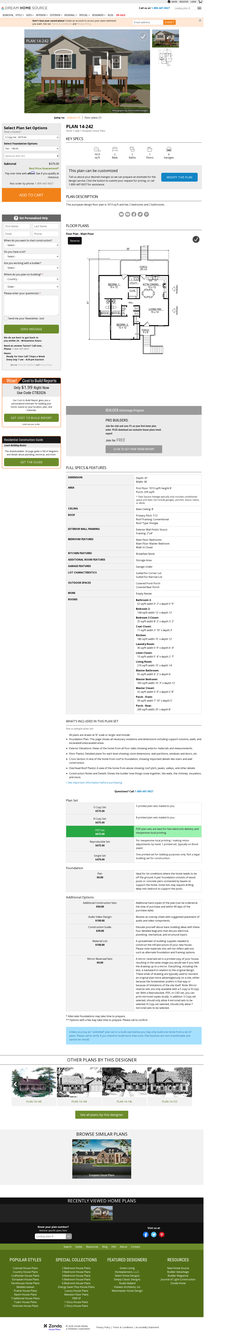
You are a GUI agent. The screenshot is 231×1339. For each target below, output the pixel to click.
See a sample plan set (80, 728)
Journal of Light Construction (178, 1279)
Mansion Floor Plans (76, 1294)
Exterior (55, 15)
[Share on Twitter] (140, 214)
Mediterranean (25, 1287)
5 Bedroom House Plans (76, 1279)
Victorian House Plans (25, 1306)
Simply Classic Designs (127, 1279)
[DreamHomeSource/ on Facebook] (146, 1234)
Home (69, 130)
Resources (92, 1246)
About (123, 1246)
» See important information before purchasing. (94, 782)
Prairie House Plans (25, 1290)
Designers (98, 15)
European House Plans (93, 130)
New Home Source (178, 1268)
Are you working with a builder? (22, 263)
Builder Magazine (178, 1275)
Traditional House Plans (25, 1298)
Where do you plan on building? (23, 274)
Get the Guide (31, 462)
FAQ (113, 1246)
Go (199, 8)
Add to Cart (31, 194)
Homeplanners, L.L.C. (127, 1272)
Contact (135, 1246)
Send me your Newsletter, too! (26, 318)
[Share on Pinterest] (146, 214)
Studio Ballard (127, 1283)
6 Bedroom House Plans (76, 1283)
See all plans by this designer (101, 1115)
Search (68, 1246)
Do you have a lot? (15, 251)
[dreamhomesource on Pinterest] (162, 1234)
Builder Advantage (178, 1272)
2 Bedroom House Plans (76, 1268)
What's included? (12, 131)
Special (83, 15)
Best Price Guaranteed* (44, 168)
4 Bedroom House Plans (76, 1275)
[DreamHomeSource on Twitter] (154, 1234)
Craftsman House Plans (25, 1275)
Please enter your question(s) (22, 293)
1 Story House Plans (76, 1302)
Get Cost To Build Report (31, 418)
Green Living (127, 1268)
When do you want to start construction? (28, 240)
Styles (78, 1246)
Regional (70, 15)
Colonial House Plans (25, 1268)
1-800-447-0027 (44, 183)
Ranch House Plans (25, 1294)
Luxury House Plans (76, 1290)
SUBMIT (169, 22)
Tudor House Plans (25, 1302)
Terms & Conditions (62, 23)
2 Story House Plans (76, 1306)
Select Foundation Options (20, 143)
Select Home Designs (127, 1275)
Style (19, 15)
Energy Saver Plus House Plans (76, 1287)
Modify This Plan (179, 177)
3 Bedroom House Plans (76, 1272)
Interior (41, 15)
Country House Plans (25, 1272)
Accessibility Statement (147, 1327)
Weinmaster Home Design (127, 1290)
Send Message (31, 329)
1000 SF (76, 1298)
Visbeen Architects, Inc (127, 1287)
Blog (110, 15)
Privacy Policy (84, 23)
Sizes (29, 15)
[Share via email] (121, 214)
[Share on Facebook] (134, 214)
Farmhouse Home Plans (25, 1283)
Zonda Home (178, 1283)
